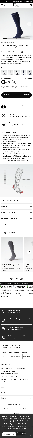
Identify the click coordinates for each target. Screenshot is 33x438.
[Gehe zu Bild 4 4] (19, 38)
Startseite (3, 42)
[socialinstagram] (19, 404)
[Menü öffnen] (2, 5)
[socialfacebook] (16, 404)
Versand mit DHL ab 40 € (20, 1)
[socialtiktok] (21, 404)
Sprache (22, 408)
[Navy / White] (30, 72)
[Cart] (31, 5)
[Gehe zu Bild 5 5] (23, 38)
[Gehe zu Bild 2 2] (9, 38)
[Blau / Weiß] (23, 72)
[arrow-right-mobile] (29, 252)
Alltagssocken (10, 42)
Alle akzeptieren (9, 434)
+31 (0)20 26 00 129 (19, 368)
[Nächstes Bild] (29, 24)
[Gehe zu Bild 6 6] (28, 38)
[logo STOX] (16, 5)
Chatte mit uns (13, 376)
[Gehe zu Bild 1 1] (5, 38)
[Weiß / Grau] (10, 72)
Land (5, 408)
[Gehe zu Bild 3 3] (14, 38)
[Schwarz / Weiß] (17, 72)
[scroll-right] (29, 72)
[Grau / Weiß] (4, 72)
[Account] (28, 5)
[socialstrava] (24, 404)
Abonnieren (27, 356)
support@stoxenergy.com (9, 373)
